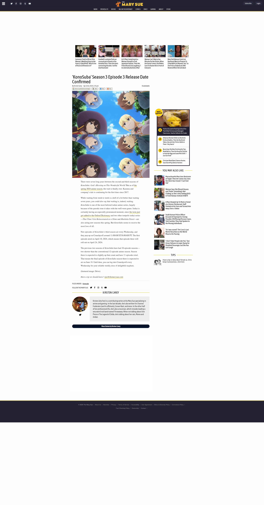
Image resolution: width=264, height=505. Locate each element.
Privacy (113, 405)
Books (113, 9)
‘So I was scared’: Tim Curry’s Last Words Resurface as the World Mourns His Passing (177, 231)
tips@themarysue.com (113, 276)
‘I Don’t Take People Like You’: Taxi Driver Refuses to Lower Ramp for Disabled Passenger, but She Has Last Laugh (178, 244)
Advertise (106, 405)
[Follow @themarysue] (11, 5)
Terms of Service (123, 405)
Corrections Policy (178, 405)
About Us (98, 405)
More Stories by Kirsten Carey (110, 326)
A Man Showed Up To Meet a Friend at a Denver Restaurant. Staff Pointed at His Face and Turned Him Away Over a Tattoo (178, 205)
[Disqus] (111, 363)
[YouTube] (30, 5)
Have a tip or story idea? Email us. (175, 260)
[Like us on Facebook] (16, 5)
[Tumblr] (25, 5)
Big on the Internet (125, 9)
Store (168, 9)
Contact (143, 408)
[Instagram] (20, 5)
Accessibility (135, 405)
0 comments (146, 86)
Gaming (153, 9)
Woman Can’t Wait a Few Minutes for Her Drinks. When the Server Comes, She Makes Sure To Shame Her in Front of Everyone (154, 63)
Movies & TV (104, 9)
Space (145, 9)
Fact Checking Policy (123, 408)
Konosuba (86, 284)
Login (258, 3)
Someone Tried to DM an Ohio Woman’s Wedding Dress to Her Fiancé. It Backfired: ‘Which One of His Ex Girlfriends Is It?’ (85, 62)
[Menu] (3, 3)
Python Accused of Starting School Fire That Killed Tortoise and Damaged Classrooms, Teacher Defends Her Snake (175, 131)
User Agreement (146, 405)
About (161, 9)
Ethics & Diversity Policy (162, 405)
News (95, 9)
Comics (138, 9)
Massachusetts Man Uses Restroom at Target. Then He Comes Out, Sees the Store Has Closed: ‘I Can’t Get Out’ (178, 179)
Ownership (135, 408)
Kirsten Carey (78, 86)
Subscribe (248, 3)
